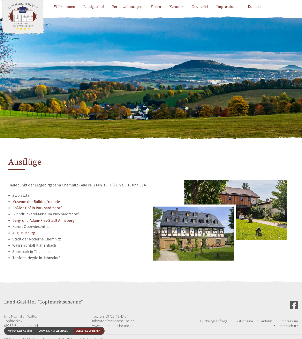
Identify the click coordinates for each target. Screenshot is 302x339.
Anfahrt (266, 321)
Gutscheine (244, 321)
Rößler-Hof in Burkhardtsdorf (37, 207)
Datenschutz (288, 325)
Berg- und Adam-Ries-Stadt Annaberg (43, 220)
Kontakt (254, 6)
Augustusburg (23, 232)
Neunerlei (200, 6)
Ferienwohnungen (127, 6)
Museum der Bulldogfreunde (36, 201)
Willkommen (64, 6)
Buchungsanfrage (213, 321)
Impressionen (228, 6)
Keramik (176, 6)
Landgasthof (93, 6)
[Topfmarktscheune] (22, 22)
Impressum (289, 321)
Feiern (156, 6)
